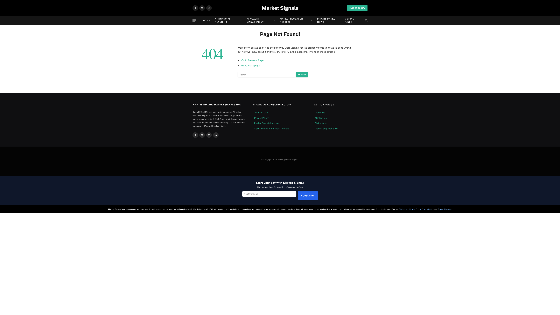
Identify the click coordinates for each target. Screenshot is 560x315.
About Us (320, 112)
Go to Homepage (250, 65)
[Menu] (194, 20)
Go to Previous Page (252, 60)
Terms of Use (261, 112)
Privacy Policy (261, 118)
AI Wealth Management (255, 20)
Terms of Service (445, 209)
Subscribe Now (357, 8)
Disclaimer (403, 209)
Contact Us (321, 118)
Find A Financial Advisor (266, 123)
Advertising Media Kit (326, 128)
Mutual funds (349, 20)
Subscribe (307, 195)
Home (206, 20)
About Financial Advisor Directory (271, 128)
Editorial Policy (414, 209)
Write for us (321, 123)
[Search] (366, 20)
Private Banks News (326, 20)
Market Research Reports (291, 20)
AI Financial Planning (222, 20)
